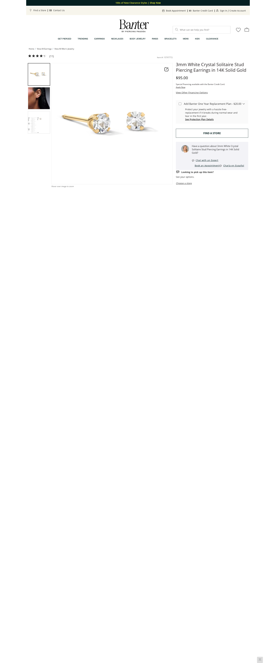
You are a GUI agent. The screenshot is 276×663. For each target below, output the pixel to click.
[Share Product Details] (166, 69)
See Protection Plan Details (199, 119)
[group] (39, 74)
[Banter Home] (134, 26)
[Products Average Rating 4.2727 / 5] (37, 56)
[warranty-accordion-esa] (243, 103)
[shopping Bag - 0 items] (246, 29)
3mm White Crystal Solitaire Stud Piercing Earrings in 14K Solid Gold (211, 67)
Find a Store (39, 10)
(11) (51, 56)
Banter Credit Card (203, 10)
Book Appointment (176, 10)
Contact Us (59, 10)
